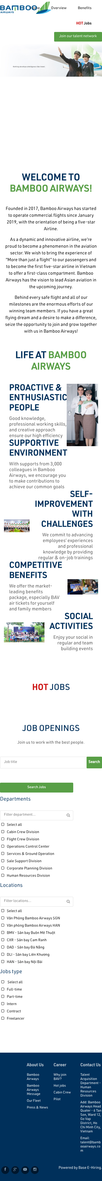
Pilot (57, 1099)
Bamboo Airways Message (33, 1090)
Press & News (37, 1108)
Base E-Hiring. (90, 1168)
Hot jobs (60, 1086)
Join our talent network (78, 36)
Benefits (85, 8)
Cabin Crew (62, 1092)
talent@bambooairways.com (90, 1147)
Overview (59, 8)
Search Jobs (36, 787)
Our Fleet (34, 1101)
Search (94, 762)
